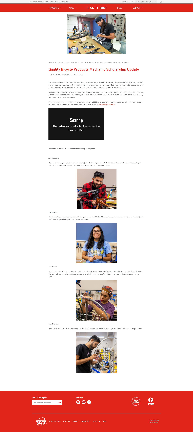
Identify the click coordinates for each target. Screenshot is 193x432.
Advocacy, (70, 75)
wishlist (124, 2)
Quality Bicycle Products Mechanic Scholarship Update (110, 62)
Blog (119, 8)
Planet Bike (96, 8)
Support (137, 8)
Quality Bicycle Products (106, 104)
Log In (131, 2)
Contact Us (99, 421)
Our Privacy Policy (154, 422)
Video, (81, 75)
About (72, 8)
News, (76, 75)
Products (54, 8)
